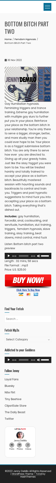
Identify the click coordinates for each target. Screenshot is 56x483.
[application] (28, 256)
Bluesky (9, 386)
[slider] (45, 255)
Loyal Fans (12, 379)
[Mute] (38, 255)
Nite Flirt (10, 392)
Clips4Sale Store (15, 406)
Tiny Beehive (13, 399)
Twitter (9, 419)
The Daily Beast (15, 412)
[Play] (8, 255)
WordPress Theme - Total (27, 474)
